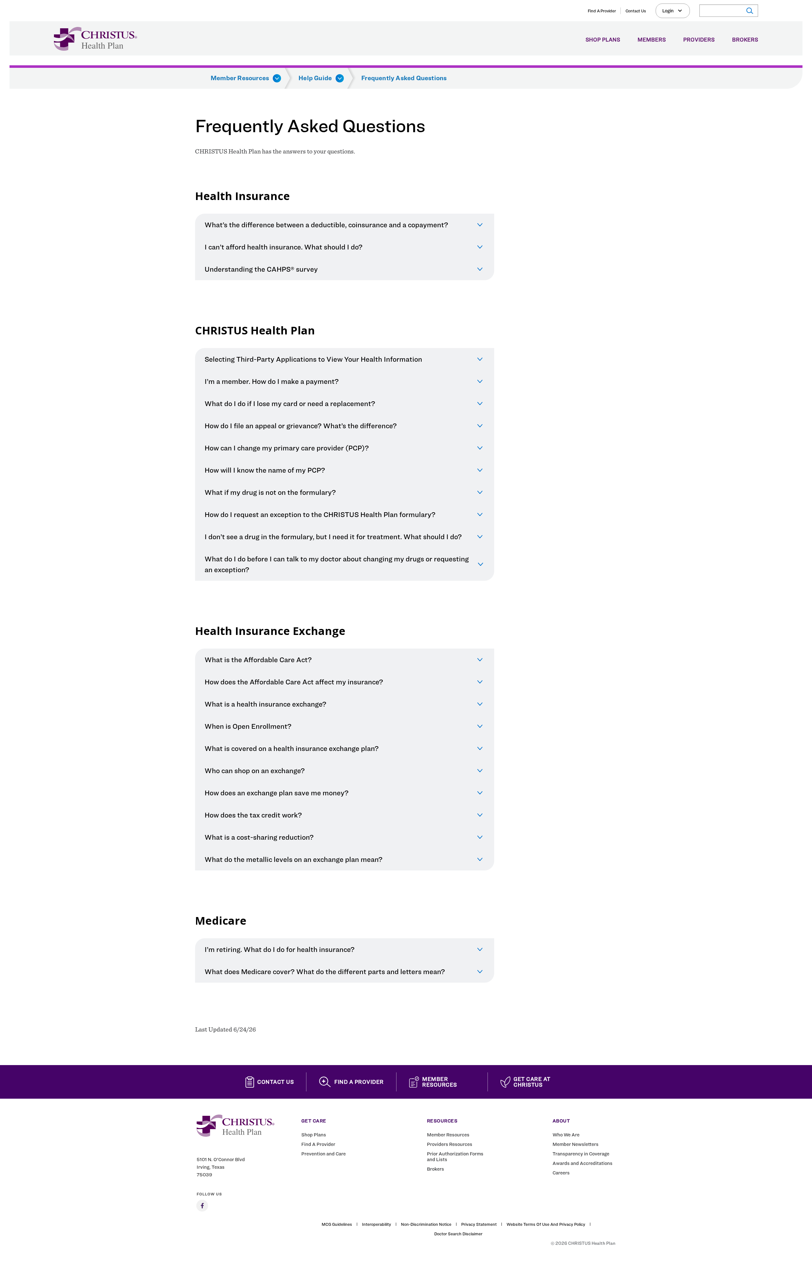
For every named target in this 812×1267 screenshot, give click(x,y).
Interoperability (376, 1224)
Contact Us (635, 10)
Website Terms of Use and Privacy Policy (546, 1224)
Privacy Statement (479, 1224)
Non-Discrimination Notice (426, 1224)
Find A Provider (602, 10)
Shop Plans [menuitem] (603, 40)
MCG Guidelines (337, 1224)
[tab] (344, 225)
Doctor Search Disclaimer (458, 1233)
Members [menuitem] (652, 40)
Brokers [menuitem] (745, 40)
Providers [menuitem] (699, 40)
